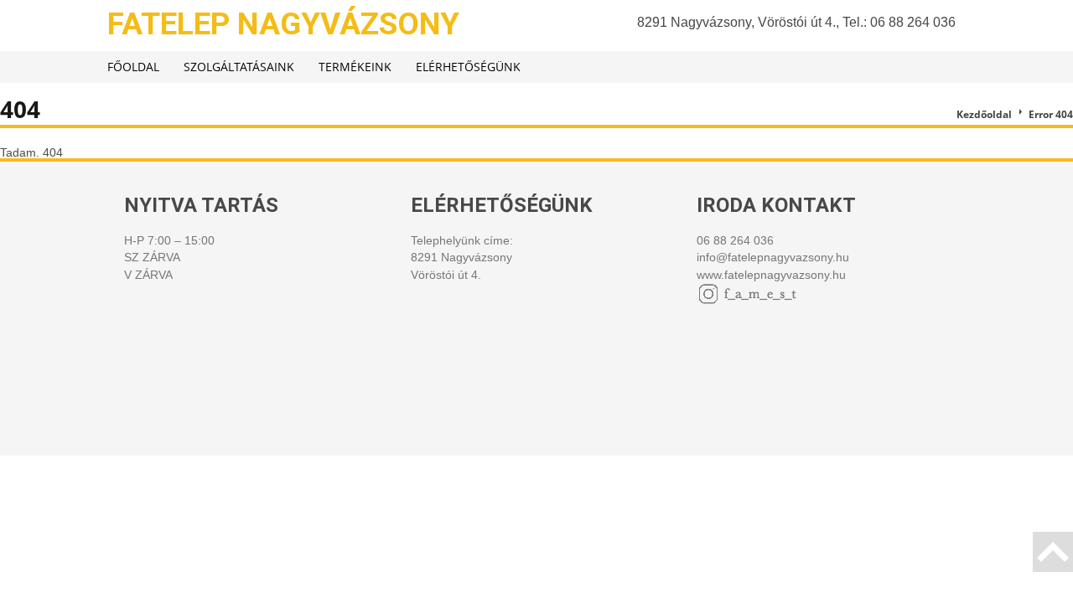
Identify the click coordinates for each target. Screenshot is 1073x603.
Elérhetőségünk (468, 67)
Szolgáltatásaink (239, 67)
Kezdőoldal (984, 114)
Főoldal (133, 67)
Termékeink (355, 67)
